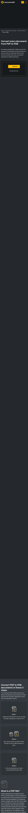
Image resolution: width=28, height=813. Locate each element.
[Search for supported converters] (22, 2)
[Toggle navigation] (26, 2)
